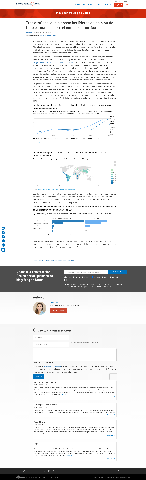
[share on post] (3, 236)
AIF (44, 477)
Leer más (64, 394)
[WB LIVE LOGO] (118, 5)
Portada (77, 4)
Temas (99, 4)
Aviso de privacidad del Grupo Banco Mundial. (94, 286)
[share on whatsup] (3, 245)
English (42, 35)
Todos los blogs (88, 4)
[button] (127, 5)
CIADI (56, 477)
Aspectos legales (21, 471)
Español (36, 35)
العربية (54, 35)
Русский (115, 277)
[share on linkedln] (3, 240)
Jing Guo (29, 32)
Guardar (39, 376)
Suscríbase (117, 272)
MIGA (51, 477)
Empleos (45, 471)
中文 (67, 280)
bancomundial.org (121, 1)
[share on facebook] (3, 232)
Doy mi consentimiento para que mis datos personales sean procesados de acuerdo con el (94, 285)
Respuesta (110, 397)
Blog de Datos (81, 13)
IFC (48, 477)
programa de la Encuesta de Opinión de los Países (54, 62)
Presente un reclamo (124, 471)
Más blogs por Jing (59, 310)
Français (48, 35)
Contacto (107, 4)
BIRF (40, 477)
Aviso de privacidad (52, 366)
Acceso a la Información (34, 471)
